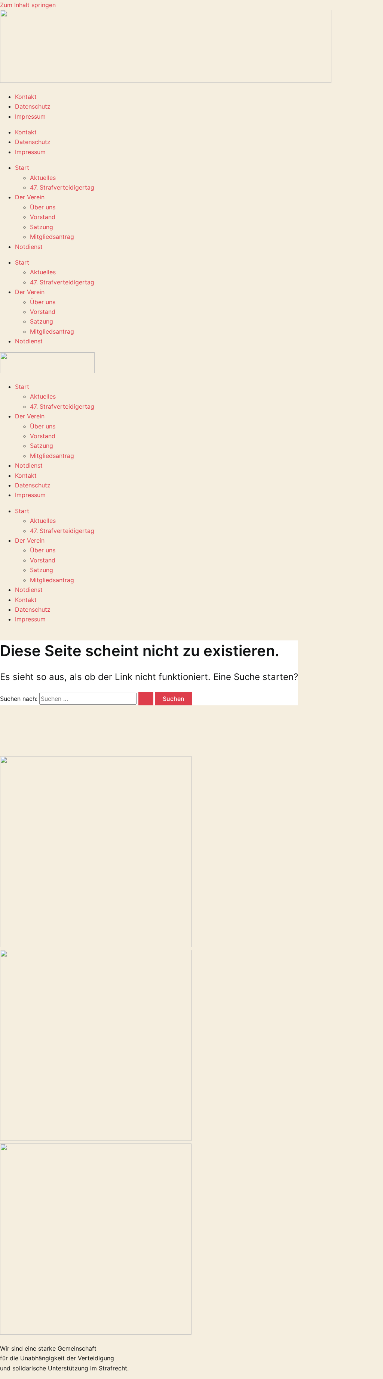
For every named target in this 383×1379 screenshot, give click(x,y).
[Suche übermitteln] (145, 698)
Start (22, 167)
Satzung (41, 227)
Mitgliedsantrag (52, 236)
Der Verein (30, 197)
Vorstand (42, 217)
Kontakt (26, 96)
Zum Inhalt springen (28, 5)
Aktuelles (43, 177)
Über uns (42, 207)
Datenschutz (32, 106)
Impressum (30, 116)
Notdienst (29, 246)
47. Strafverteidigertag (62, 187)
